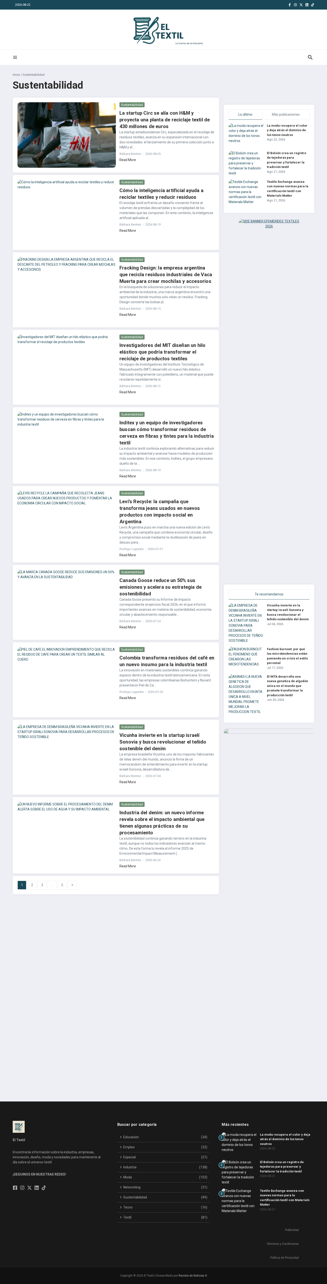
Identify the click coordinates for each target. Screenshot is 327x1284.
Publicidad (292, 1230)
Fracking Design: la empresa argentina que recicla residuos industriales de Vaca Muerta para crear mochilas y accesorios (165, 274)
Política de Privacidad (284, 1257)
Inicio (16, 74)
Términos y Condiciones (283, 1244)
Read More (127, 160)
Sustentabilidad (132, 105)
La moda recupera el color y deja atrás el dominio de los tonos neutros (287, 130)
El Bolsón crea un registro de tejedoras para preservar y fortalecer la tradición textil (282, 1166)
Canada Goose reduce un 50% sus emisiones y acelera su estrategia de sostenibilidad (160, 587)
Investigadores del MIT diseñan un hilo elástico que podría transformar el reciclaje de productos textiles (162, 351)
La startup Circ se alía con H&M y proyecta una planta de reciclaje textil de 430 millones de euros (164, 119)
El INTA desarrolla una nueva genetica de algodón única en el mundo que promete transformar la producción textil (287, 686)
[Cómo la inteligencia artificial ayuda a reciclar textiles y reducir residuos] (66, 212)
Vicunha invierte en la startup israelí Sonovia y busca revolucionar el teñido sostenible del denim (162, 741)
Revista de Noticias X (193, 1275)
